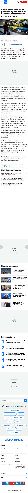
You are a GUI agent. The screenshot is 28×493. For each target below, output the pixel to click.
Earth (16, 452)
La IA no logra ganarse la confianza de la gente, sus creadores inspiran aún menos (11, 184)
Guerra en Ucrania (10, 414)
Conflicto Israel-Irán (14, 410)
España (21, 414)
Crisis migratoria (8, 425)
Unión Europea (14, 432)
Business (3, 452)
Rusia (7, 417)
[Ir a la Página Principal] (5, 2)
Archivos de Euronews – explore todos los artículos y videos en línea (20, 466)
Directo (24, 1)
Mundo (16, 448)
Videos (3, 461)
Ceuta (17, 421)
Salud (16, 455)
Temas (3, 445)
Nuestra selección (9, 266)
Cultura (17, 458)
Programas (17, 461)
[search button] (25, 400)
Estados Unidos (18, 417)
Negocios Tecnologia (12, 6)
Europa (3, 448)
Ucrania (10, 429)
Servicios (3, 473)
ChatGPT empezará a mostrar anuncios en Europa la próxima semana (12, 174)
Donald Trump (21, 425)
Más (2, 477)
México (18, 429)
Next (5, 6)
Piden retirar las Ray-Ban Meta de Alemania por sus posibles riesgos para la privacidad (12, 179)
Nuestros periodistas (6, 465)
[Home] (1, 6)
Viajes (2, 458)
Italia (10, 421)
